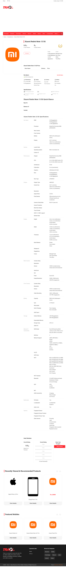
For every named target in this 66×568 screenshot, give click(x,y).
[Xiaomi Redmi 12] (13, 525)
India (59, 554)
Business (12, 33)
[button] (57, 471)
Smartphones (10, 36)
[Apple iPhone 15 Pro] (13, 481)
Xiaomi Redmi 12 (13, 533)
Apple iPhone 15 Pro (13, 494)
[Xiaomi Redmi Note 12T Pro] (33, 525)
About (4, 0)
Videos (56, 33)
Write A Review (60, 446)
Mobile (34, 33)
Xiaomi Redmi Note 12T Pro (33, 533)
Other (44, 33)
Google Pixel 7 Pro (33, 499)
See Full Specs (60, 75)
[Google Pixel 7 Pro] (33, 486)
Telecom (29, 33)
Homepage (6, 33)
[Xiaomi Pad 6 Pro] (53, 525)
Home (5, 36)
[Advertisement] (39, 7)
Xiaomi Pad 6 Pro (53, 533)
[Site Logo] (8, 7)
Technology (18, 33)
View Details (13, 503)
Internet (24, 33)
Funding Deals (50, 33)
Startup (39, 33)
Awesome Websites (58, 564)
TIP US (8, 0)
